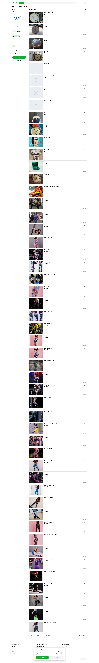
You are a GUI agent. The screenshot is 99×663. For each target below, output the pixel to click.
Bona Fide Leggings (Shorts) (49, 274)
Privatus (17, 46)
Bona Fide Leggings (48, 198)
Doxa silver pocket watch (49, 12)
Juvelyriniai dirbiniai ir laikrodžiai (19, 12)
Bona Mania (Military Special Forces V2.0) (52, 596)
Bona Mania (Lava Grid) (48, 583)
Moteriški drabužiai (17, 17)
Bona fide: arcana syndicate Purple (50, 559)
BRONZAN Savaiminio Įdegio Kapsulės (51, 186)
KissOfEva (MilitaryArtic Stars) (49, 546)
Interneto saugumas (65, 644)
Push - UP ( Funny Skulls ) (49, 372)
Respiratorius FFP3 (48, 63)
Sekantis (49, 635)
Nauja (14, 31)
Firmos (22, 46)
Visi (13, 46)
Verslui (13, 653)
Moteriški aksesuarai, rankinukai (19, 16)
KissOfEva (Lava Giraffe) (48, 522)
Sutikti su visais (42, 657)
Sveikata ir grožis (16, 19)
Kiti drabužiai (16, 26)
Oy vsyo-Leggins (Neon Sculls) (50, 460)
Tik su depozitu (16, 54)
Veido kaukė (46, 88)
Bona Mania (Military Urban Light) (50, 397)
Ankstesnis (37, 635)
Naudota (18, 31)
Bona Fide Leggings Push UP (49, 212)
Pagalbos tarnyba (65, 646)
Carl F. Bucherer (47, 149)
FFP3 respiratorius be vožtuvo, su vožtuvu (52, 75)
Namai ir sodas (14, 651)
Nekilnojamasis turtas (15, 644)
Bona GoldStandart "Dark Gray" (50, 622)
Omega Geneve (47, 125)
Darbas (13, 646)
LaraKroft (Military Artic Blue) (49, 509)
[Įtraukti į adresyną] (85, 13)
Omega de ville (47, 137)
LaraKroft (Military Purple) (49, 497)
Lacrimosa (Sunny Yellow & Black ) (50, 423)
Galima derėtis (16, 50)
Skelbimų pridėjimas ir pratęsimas (42, 644)
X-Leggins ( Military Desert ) (49, 385)
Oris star (45, 112)
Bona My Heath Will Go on (49, 485)
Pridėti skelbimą (64, 642)
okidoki (15, 2)
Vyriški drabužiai (16, 25)
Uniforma (15, 20)
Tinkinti (56, 657)
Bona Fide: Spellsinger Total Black (50, 571)
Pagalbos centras (40, 642)
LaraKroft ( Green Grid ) (48, 411)
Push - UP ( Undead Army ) (49, 360)
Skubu (15, 53)
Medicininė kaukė (47, 100)
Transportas (14, 642)
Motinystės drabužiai (17, 18)
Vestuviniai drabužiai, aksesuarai (19, 21)
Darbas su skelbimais (40, 646)
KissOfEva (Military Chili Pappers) (50, 534)
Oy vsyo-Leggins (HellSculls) (49, 448)
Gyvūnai (13, 649)
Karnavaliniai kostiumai (17, 13)
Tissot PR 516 (47, 174)
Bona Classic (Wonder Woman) (50, 436)
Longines (46, 51)
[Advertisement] (18, 77)
